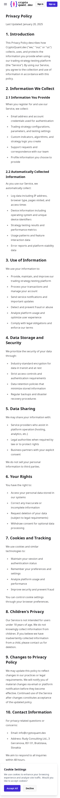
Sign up (52, 4)
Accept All (12, 788)
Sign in (40, 4)
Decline (30, 788)
